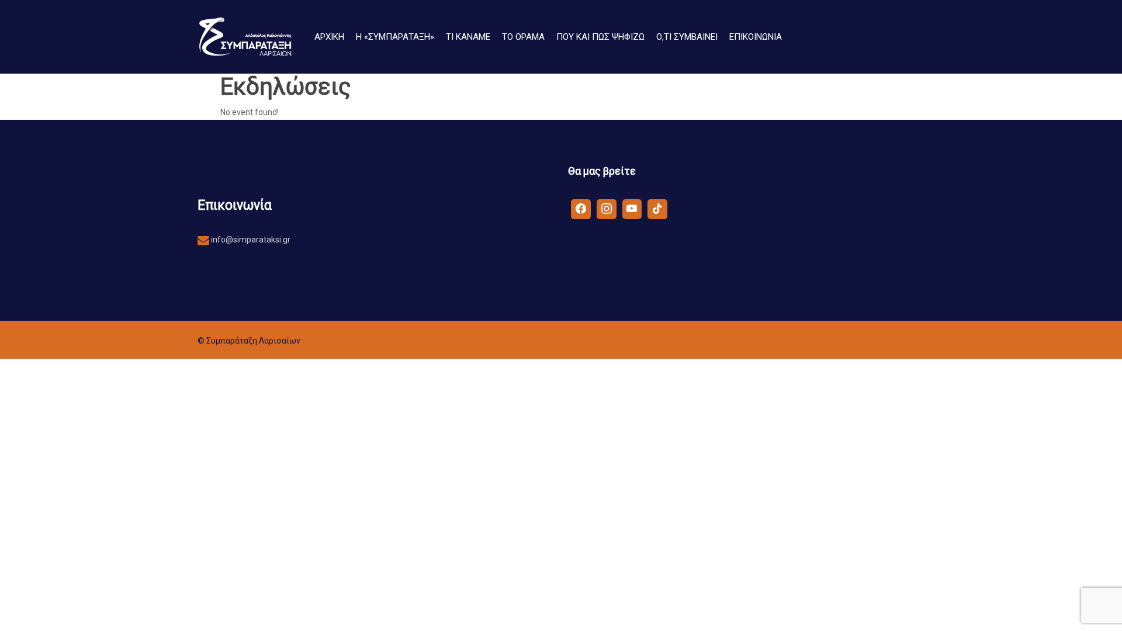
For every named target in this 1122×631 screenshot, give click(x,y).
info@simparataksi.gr (249, 239)
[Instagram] (606, 208)
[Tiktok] (657, 208)
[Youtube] (632, 208)
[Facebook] (581, 208)
